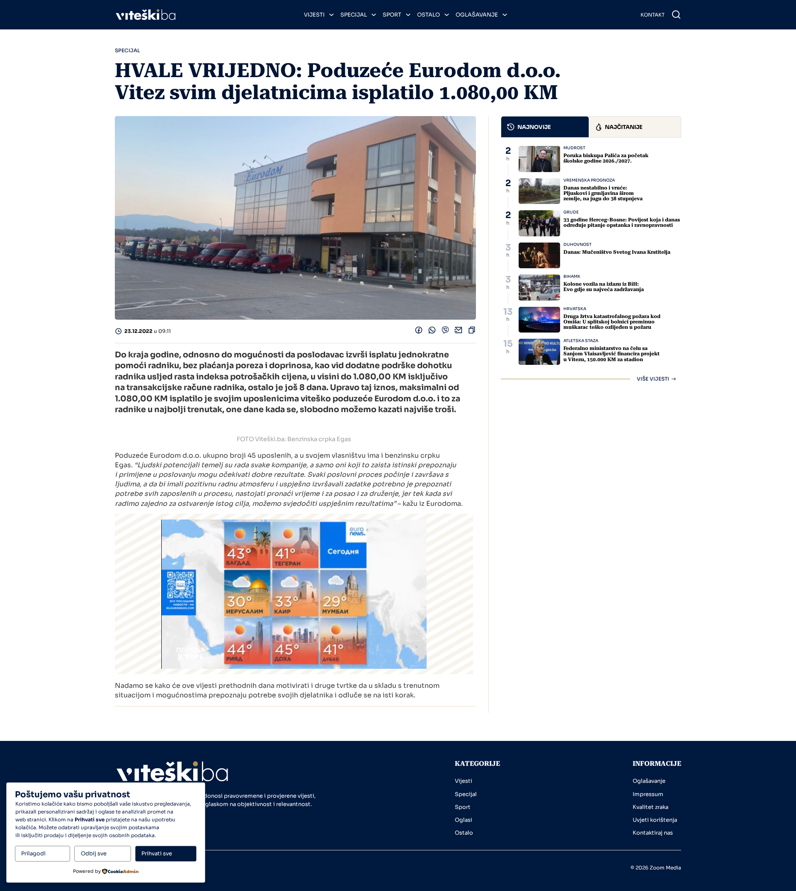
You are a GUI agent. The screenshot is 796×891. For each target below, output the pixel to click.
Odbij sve (94, 853)
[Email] (458, 332)
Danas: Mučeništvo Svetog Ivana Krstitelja (616, 252)
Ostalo (428, 14)
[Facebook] (419, 332)
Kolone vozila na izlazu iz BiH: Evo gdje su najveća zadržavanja (603, 286)
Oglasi (463, 819)
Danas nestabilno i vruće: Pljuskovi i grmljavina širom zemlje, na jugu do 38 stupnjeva (603, 193)
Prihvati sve (156, 853)
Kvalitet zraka (650, 807)
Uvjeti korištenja (655, 819)
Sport (392, 14)
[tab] (545, 127)
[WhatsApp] (432, 332)
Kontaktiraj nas (653, 832)
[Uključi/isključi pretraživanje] (676, 14)
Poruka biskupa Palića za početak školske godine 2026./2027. (605, 158)
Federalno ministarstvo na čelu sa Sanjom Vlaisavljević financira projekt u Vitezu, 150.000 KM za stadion (611, 353)
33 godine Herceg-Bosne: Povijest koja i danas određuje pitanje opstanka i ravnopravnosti (621, 222)
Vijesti (314, 14)
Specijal (353, 14)
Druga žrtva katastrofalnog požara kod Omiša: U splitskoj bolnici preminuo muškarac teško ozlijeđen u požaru (611, 321)
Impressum (648, 794)
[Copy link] (472, 332)
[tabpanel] (591, 263)
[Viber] (445, 332)
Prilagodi (33, 853)
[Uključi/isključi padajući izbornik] (331, 14)
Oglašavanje (477, 14)
